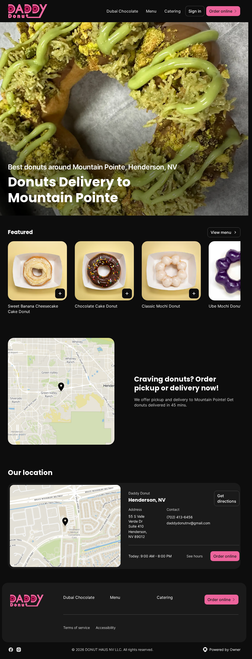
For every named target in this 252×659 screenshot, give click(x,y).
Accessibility (106, 627)
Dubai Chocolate (122, 11)
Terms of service (76, 627)
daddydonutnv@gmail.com (188, 523)
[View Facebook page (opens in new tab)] (11, 650)
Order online (224, 556)
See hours (195, 556)
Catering (172, 11)
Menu (151, 11)
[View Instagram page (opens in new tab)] (19, 650)
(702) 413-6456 (180, 517)
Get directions (226, 498)
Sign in (195, 11)
